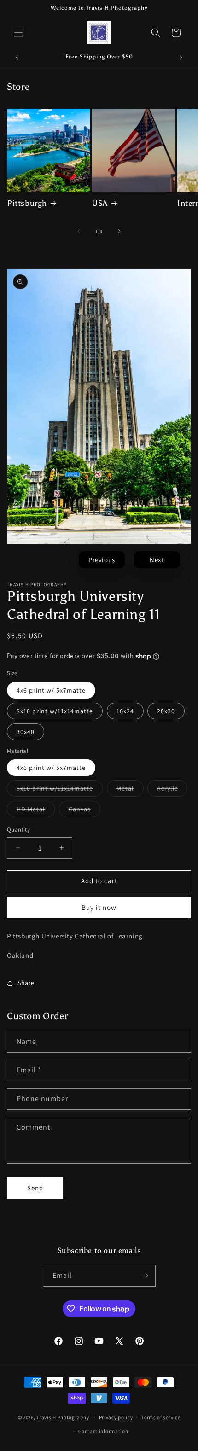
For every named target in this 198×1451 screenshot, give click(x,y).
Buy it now (99, 907)
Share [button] (26, 983)
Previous (101, 559)
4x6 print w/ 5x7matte (51, 690)
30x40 (26, 732)
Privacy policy (116, 1417)
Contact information (103, 1431)
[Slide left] (79, 231)
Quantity (18, 829)
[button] (18, 33)
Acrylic (172, 790)
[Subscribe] (145, 1276)
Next (157, 559)
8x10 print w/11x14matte (55, 711)
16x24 (125, 711)
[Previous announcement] (17, 57)
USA (100, 203)
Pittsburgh (27, 203)
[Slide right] (119, 231)
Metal (130, 790)
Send (35, 1187)
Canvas (84, 810)
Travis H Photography (62, 1417)
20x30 (166, 711)
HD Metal (36, 810)
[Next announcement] (181, 57)
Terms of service (160, 1417)
